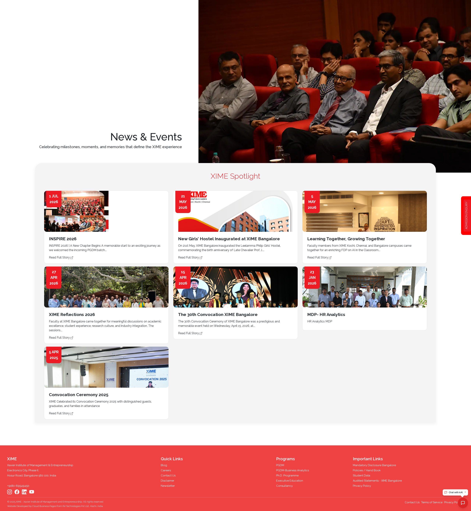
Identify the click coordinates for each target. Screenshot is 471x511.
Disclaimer (167, 480)
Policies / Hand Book (367, 470)
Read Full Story (59, 257)
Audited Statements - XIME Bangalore (377, 480)
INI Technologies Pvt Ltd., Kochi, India (83, 506)
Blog (164, 465)
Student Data (361, 475)
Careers (166, 470)
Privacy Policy (362, 485)
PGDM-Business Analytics (292, 470)
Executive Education (289, 480)
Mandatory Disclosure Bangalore (374, 465)
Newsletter (168, 485)
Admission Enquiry (466, 215)
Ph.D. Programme (287, 475)
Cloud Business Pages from (47, 506)
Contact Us (168, 475)
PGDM (280, 465)
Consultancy (284, 485)
